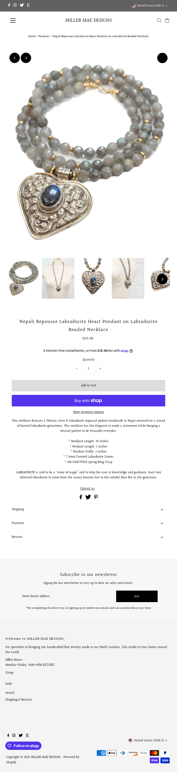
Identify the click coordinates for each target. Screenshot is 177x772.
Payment (18, 523)
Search (10, 692)
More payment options (88, 412)
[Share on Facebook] (81, 498)
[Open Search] (159, 20)
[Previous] (14, 58)
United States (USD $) (150, 5)
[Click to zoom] (162, 58)
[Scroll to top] (167, 762)
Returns (17, 537)
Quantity (89, 359)
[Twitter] (22, 5)
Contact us (87, 488)
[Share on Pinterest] (96, 498)
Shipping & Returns (18, 699)
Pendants (44, 36)
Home (32, 36)
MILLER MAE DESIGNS (88, 20)
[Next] (26, 58)
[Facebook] (9, 5)
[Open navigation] (26, 20)
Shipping (18, 509)
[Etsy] (28, 5)
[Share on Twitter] (88, 498)
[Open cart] (167, 20)
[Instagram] (15, 5)
